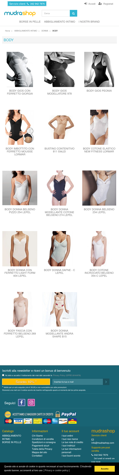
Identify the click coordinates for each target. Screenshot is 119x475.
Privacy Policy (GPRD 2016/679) (67, 375)
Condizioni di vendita (43, 439)
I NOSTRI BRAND (89, 21)
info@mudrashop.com (102, 442)
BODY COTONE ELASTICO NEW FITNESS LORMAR (99, 149)
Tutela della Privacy (42, 449)
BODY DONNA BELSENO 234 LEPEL (99, 210)
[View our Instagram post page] (30, 403)
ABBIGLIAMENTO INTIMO (59, 21)
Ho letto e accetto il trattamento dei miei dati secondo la (43, 375)
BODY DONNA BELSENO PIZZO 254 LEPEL (20, 210)
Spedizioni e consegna (44, 442)
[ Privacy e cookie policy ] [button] (57, 470)
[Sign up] (106, 382)
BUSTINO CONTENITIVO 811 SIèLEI (59, 149)
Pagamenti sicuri (40, 445)
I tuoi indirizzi (68, 445)
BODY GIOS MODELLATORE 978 (59, 92)
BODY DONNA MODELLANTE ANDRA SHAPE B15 (59, 333)
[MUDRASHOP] (19, 13)
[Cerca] (73, 13)
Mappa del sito (39, 452)
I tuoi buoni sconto (71, 455)
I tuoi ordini (67, 435)
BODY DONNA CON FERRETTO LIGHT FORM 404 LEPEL (19, 273)
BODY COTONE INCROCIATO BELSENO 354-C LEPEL (99, 273)
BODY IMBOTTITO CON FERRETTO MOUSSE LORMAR (20, 151)
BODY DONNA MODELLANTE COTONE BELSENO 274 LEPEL (59, 212)
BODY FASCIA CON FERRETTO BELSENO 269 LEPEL (20, 333)
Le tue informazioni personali (71, 450)
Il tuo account (70, 431)
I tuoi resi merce (70, 439)
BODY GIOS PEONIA (99, 90)
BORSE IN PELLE (30, 21)
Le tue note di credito (72, 442)
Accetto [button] (105, 469)
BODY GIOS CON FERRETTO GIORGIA (20, 92)
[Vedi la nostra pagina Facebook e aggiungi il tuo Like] (21, 403)
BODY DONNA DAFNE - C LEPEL (59, 271)
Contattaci (37, 455)
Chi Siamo (37, 435)
